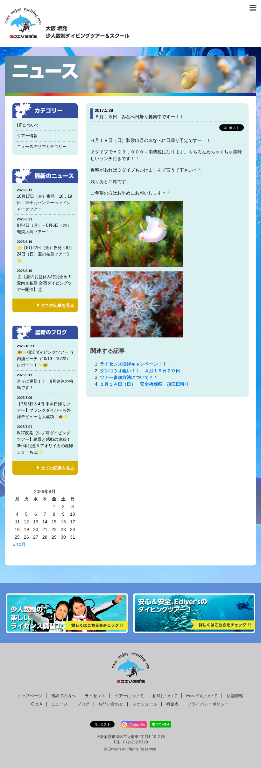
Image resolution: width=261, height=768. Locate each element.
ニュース (59, 704)
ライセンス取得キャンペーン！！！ (135, 363)
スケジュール (144, 704)
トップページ (29, 695)
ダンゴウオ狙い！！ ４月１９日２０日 (140, 370)
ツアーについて (129, 695)
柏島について (164, 695)
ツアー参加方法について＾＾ (129, 377)
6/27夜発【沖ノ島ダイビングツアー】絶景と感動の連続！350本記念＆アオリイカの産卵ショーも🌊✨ (45, 439)
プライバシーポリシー (208, 704)
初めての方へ (63, 695)
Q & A (36, 704)
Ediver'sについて (201, 695)
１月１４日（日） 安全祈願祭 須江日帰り (144, 384)
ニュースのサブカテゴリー (42, 146)
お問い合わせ (110, 704)
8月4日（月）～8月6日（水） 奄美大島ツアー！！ (46, 225)
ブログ (83, 704)
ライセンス (95, 695)
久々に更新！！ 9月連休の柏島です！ (45, 381)
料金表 (172, 704)
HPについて (28, 125)
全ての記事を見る (57, 305)
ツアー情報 (27, 135)
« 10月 (19, 544)
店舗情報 (235, 695)
